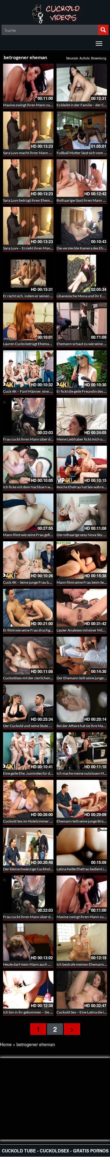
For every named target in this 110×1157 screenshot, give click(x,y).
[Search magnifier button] (103, 30)
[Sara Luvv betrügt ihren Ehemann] (28, 178)
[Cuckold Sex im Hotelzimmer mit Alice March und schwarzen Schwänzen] (28, 799)
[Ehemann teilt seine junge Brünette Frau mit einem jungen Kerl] (82, 799)
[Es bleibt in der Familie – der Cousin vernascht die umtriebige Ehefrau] (82, 82)
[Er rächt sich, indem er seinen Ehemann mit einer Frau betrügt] (28, 273)
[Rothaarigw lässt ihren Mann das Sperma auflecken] (82, 178)
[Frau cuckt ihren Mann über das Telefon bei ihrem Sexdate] (28, 417)
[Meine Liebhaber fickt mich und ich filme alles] (82, 417)
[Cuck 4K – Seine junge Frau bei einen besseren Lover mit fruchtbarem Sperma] (28, 560)
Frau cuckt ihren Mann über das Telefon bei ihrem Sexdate (49, 439)
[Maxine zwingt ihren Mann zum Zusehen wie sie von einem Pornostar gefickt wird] (28, 82)
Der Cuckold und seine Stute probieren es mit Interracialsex (50, 726)
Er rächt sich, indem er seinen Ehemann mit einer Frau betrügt (52, 296)
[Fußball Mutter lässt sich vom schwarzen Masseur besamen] (82, 130)
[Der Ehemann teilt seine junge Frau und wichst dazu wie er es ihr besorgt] (82, 655)
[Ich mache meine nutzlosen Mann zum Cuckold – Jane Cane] (82, 751)
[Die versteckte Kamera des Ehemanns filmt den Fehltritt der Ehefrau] (82, 226)
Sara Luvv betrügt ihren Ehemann (29, 200)
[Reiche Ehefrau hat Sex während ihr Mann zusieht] (82, 464)
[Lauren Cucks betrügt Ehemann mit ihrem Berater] (28, 321)
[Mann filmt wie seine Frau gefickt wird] (28, 512)
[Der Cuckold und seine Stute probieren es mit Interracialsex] (28, 703)
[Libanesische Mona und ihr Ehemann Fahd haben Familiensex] (82, 273)
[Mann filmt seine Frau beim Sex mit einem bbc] (82, 560)
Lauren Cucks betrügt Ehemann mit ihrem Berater (42, 343)
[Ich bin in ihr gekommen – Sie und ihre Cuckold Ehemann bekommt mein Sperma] (28, 990)
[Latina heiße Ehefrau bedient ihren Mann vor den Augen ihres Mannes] (82, 846)
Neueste (72, 58)
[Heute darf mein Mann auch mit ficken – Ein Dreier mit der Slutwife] (28, 942)
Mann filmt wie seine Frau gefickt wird (33, 535)
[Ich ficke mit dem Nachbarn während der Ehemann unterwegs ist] (28, 464)
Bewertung (98, 58)
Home (6, 1044)
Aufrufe (84, 58)
